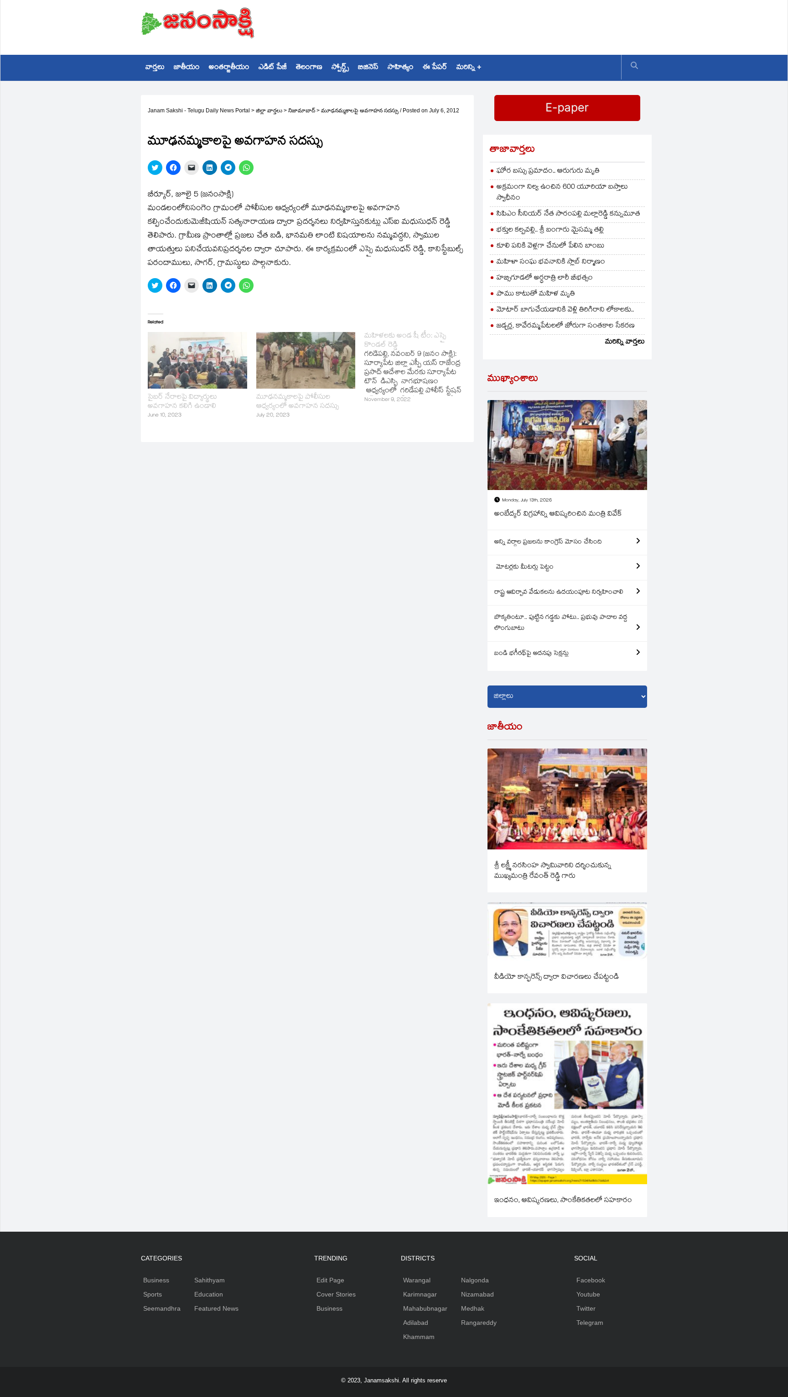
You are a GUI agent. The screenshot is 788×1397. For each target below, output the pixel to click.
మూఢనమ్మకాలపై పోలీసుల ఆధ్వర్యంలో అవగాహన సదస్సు (297, 402)
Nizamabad (477, 1294)
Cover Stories (336, 1294)
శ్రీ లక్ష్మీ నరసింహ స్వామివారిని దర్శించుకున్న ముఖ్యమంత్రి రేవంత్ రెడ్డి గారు (553, 871)
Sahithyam (209, 1280)
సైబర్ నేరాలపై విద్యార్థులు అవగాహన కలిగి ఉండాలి (182, 402)
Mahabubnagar (425, 1308)
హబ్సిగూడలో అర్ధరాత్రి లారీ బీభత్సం (545, 278)
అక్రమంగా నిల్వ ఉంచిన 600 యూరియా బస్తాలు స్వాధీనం (562, 193)
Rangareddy (479, 1322)
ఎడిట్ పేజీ (273, 68)
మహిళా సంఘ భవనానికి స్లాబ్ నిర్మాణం (551, 262)
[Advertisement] (481, 25)
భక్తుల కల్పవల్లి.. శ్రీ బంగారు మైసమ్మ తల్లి (550, 230)
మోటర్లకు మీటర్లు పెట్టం (524, 567)
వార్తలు (155, 68)
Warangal (416, 1280)
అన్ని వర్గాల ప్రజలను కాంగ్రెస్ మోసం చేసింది (548, 542)
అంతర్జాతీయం (229, 68)
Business (156, 1280)
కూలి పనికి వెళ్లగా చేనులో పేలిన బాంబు (551, 246)
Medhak (472, 1308)
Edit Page (330, 1280)
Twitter (586, 1308)
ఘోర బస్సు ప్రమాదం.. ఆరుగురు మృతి (548, 171)
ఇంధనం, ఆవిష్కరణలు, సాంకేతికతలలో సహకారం (563, 1201)
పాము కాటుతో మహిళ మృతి (536, 294)
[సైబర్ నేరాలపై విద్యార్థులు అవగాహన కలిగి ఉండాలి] (197, 360)
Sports (152, 1294)
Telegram (589, 1322)
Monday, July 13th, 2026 (527, 501)
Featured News (216, 1308)
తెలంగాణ (309, 68)
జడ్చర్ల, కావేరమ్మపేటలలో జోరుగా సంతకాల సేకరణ (566, 326)
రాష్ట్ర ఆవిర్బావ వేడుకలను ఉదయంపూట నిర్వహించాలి (558, 592)
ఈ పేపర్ (435, 68)
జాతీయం (187, 68)
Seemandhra (162, 1308)
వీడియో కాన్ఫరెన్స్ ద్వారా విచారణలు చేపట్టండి (556, 977)
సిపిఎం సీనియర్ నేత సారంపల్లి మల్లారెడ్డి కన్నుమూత (568, 214)
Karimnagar (420, 1294)
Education (208, 1294)
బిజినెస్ (368, 68)
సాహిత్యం (401, 68)
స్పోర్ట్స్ (340, 68)
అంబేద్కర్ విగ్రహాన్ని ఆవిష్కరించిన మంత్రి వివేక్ (558, 514)
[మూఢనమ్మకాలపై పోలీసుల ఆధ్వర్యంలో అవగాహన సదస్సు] (306, 360)
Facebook (590, 1280)
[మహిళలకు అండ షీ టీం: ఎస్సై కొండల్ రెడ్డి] (418, 368)
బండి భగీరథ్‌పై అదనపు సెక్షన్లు (531, 653)
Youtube (588, 1294)
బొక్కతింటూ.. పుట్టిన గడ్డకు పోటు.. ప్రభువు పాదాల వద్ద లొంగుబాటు (560, 623)
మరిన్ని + (468, 68)
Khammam (419, 1336)
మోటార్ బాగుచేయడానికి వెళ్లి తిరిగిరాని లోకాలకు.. (565, 310)
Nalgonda (475, 1280)
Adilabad (415, 1322)
